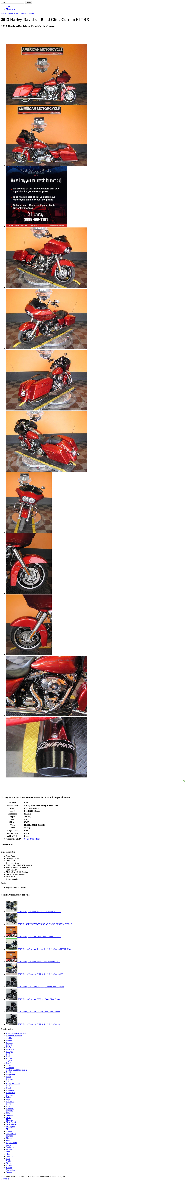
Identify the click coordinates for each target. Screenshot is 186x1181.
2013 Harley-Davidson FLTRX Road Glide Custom (38, 1012)
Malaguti (9, 1115)
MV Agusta (10, 1127)
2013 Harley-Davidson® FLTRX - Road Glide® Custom (40, 987)
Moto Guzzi (11, 1122)
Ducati (8, 1077)
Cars (8, 7)
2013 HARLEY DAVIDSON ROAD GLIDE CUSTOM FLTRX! (44, 924)
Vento (8, 1161)
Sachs (8, 1145)
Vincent (9, 1168)
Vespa (8, 1163)
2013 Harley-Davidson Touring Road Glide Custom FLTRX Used (44, 949)
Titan (8, 1154)
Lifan (8, 1113)
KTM (8, 1104)
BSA (8, 1054)
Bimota (9, 1045)
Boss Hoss (10, 1049)
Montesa (9, 1120)
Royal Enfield (11, 1143)
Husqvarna (10, 1093)
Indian (8, 1097)
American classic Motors (16, 1033)
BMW (8, 1047)
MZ (7, 1129)
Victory (9, 1165)
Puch (8, 1140)
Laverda (9, 1111)
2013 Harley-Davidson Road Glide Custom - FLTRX (39, 937)
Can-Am (9, 1063)
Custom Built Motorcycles (16, 1070)
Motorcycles (11, 9)
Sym (8, 1152)
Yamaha (9, 1172)
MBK (8, 1118)
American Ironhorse (14, 1036)
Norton (9, 1131)
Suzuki (9, 1149)
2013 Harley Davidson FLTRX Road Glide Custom (38, 1024)
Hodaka (9, 1086)
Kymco (9, 1106)
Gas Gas (9, 1079)
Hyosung (9, 1095)
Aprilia (9, 1038)
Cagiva (9, 1061)
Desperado (10, 1074)
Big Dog (9, 1042)
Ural (8, 1158)
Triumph (9, 1156)
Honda (9, 1088)
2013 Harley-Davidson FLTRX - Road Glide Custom (39, 999)
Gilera (8, 1081)
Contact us (5, 1179)
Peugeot (9, 1136)
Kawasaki (10, 1102)
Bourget (9, 1052)
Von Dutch (10, 1170)
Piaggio (9, 1138)
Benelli (9, 1040)
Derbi (8, 1072)
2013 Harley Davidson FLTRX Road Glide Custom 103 (40, 974)
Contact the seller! (32, 839)
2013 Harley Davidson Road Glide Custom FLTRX (38, 962)
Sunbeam (10, 1147)
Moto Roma (11, 1124)
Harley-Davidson (13, 1083)
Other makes (11, 1133)
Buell (8, 1056)
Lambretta (10, 1108)
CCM (8, 1065)
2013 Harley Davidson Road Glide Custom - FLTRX (39, 912)
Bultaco (9, 1058)
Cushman (10, 1068)
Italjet (8, 1099)
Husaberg (10, 1090)
